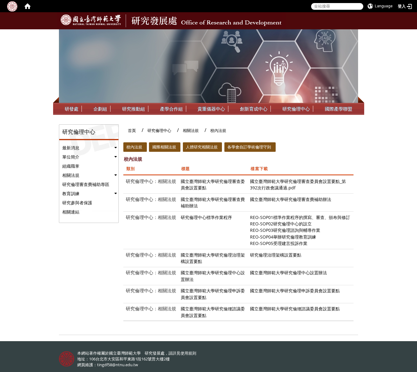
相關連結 (70, 212)
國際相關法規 (164, 147)
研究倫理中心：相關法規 (151, 181)
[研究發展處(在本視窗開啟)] (91, 19)
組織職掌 (70, 166)
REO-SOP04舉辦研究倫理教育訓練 (283, 237)
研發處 (71, 109)
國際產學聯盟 (338, 109)
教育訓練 (70, 193)
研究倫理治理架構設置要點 (275, 255)
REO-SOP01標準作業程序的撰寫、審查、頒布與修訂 (300, 217)
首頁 (132, 130)
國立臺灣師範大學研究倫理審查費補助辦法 (290, 199)
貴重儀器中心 (211, 109)
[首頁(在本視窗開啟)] (27, 6)
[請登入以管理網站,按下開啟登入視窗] (12, 6)
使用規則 (188, 353)
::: (352, 34)
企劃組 (100, 109)
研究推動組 (133, 109)
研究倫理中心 (296, 109)
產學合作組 (171, 109)
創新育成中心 (253, 109)
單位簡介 (70, 157)
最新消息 (70, 148)
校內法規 (134, 147)
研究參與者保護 (77, 203)
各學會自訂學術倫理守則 (249, 147)
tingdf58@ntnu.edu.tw (117, 364)
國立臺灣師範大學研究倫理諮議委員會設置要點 (295, 309)
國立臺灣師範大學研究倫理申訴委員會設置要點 (295, 291)
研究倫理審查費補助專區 (85, 184)
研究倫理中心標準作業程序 (206, 217)
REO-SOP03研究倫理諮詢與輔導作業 (285, 230)
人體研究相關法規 (202, 147)
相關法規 (70, 175)
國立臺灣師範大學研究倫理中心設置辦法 (288, 272)
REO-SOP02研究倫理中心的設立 (281, 224)
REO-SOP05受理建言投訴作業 (278, 243)
